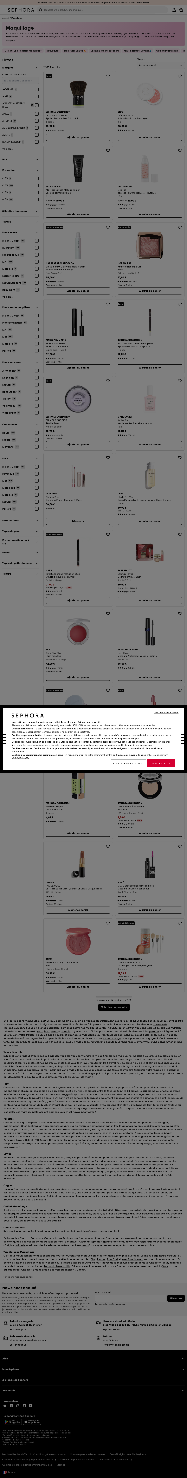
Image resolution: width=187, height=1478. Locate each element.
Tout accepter (161, 763)
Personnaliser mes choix (128, 763)
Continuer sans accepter (166, 712)
